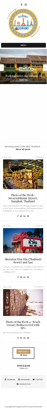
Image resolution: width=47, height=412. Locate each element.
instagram (25, 379)
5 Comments (38, 157)
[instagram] (26, 4)
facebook (11, 379)
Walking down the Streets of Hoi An (23, 78)
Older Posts (22, 351)
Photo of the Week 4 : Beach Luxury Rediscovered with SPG (23, 325)
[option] (23, 66)
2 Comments (38, 226)
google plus (24, 384)
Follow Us (23, 368)
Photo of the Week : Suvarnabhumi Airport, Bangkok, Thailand (23, 198)
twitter (39, 379)
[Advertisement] (23, 113)
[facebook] (21, 4)
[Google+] (25, 216)
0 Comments (38, 287)
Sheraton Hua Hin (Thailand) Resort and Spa (23, 260)
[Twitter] (21, 216)
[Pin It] (28, 216)
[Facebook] (17, 216)
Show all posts (23, 149)
